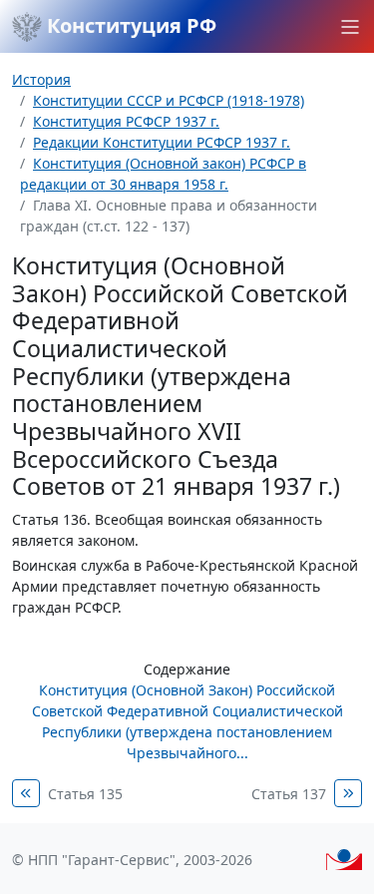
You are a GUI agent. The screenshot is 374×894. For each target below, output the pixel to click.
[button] (350, 27)
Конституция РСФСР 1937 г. (126, 121)
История (41, 79)
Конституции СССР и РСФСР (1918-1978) (168, 100)
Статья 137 (288, 793)
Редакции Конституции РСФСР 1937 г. (161, 142)
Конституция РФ (129, 25)
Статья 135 (85, 793)
